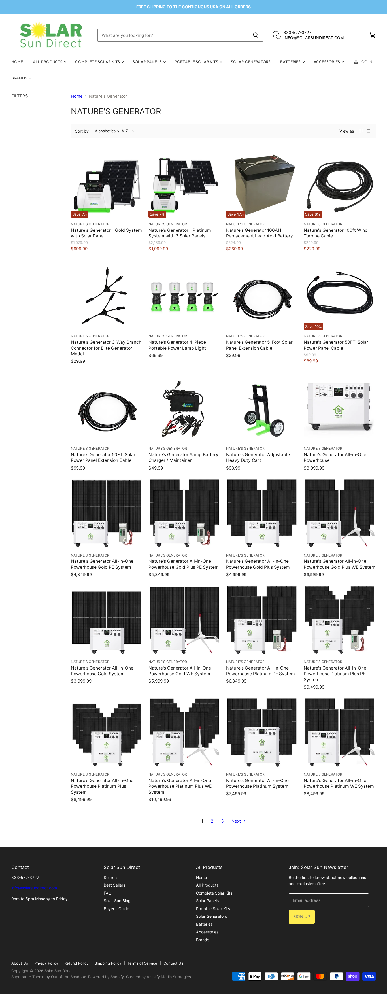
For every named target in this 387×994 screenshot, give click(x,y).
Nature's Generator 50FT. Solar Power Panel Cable (336, 345)
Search (110, 877)
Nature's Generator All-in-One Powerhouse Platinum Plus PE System (335, 673)
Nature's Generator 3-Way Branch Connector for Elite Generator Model (106, 347)
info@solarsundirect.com (34, 887)
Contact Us (173, 963)
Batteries (290, 61)
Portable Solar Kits (197, 61)
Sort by (82, 131)
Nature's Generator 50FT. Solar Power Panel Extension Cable (103, 457)
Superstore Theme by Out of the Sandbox (48, 976)
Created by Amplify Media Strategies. (159, 976)
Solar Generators (251, 61)
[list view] (368, 131)
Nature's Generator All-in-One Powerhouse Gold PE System (102, 564)
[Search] (255, 35)
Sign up (301, 916)
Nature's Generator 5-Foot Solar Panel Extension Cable (259, 345)
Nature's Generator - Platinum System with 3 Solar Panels (179, 233)
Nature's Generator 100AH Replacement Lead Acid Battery (259, 233)
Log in (365, 61)
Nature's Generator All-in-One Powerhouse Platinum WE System (339, 783)
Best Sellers (114, 885)
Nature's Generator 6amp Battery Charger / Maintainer (183, 457)
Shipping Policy (108, 963)
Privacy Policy (46, 963)
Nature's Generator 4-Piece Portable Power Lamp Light (177, 345)
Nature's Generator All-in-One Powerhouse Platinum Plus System (102, 786)
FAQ (108, 893)
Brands (19, 77)
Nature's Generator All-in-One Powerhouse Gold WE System (179, 670)
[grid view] (361, 131)
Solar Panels (148, 61)
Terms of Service (142, 963)
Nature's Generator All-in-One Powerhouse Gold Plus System (258, 564)
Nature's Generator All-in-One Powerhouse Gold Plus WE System (339, 564)
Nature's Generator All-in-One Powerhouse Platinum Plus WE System (180, 786)
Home (17, 61)
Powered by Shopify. (106, 976)
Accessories (327, 61)
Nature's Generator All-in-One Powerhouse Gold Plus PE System (183, 564)
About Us (19, 963)
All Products (48, 61)
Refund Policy (76, 963)
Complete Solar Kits (98, 61)
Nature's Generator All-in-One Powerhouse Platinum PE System (260, 670)
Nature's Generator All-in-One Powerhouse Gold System (102, 670)
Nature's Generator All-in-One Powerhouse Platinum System (257, 783)
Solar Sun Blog (117, 900)
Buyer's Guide (116, 908)
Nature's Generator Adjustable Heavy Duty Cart (258, 457)
